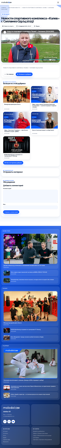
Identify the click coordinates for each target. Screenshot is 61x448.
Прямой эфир (6, 439)
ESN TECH (7, 231)
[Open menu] (58, 2)
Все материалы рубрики (14, 163)
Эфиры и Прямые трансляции (40, 433)
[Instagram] (9, 421)
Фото (4, 435)
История (5, 431)
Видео (4, 437)
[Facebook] (5, 421)
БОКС (5, 288)
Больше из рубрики (25, 74)
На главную (10, 74)
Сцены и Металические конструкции (42, 435)
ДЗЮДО (6, 345)
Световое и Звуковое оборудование (42, 439)
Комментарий (7, 188)
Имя (4, 204)
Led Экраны (36, 437)
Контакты (5, 433)
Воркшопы (5, 441)
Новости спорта (8, 26)
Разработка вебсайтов (38, 431)
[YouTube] (13, 421)
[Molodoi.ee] (11, 408)
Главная (3, 7)
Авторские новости (14, 7)
